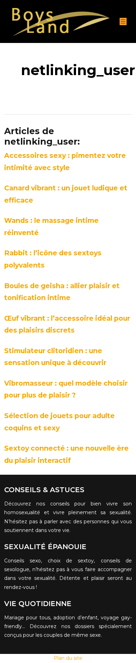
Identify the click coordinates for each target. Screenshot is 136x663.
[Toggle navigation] (123, 21)
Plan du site (68, 658)
